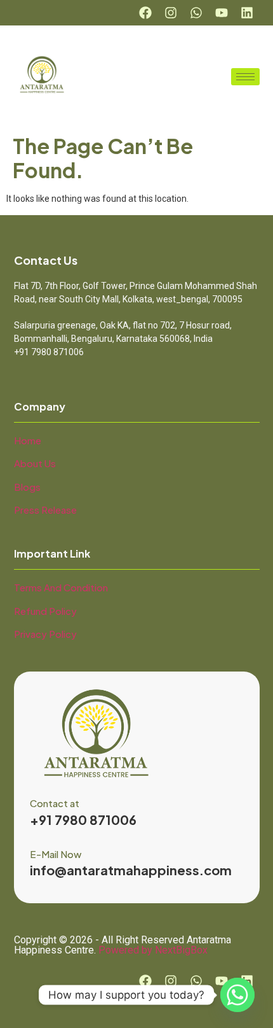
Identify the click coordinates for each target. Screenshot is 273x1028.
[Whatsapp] (196, 12)
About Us (35, 463)
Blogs (27, 487)
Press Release (45, 509)
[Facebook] (145, 12)
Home (27, 440)
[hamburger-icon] (245, 76)
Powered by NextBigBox (153, 950)
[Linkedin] (247, 12)
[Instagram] (170, 12)
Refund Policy (45, 611)
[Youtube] (221, 12)
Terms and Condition (61, 587)
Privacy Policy (45, 634)
